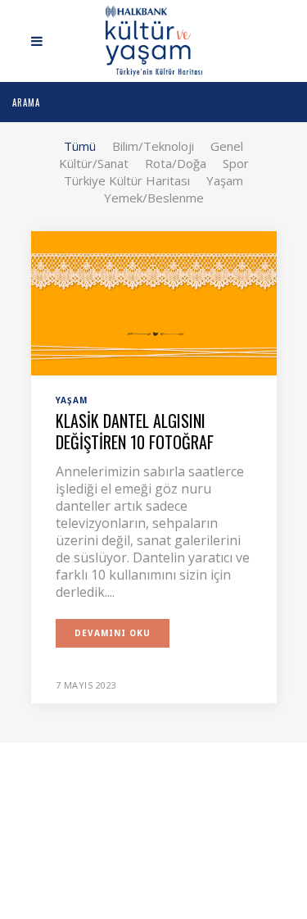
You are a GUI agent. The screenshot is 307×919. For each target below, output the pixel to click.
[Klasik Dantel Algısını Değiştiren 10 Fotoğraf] (154, 302)
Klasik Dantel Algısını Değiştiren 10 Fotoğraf (135, 431)
